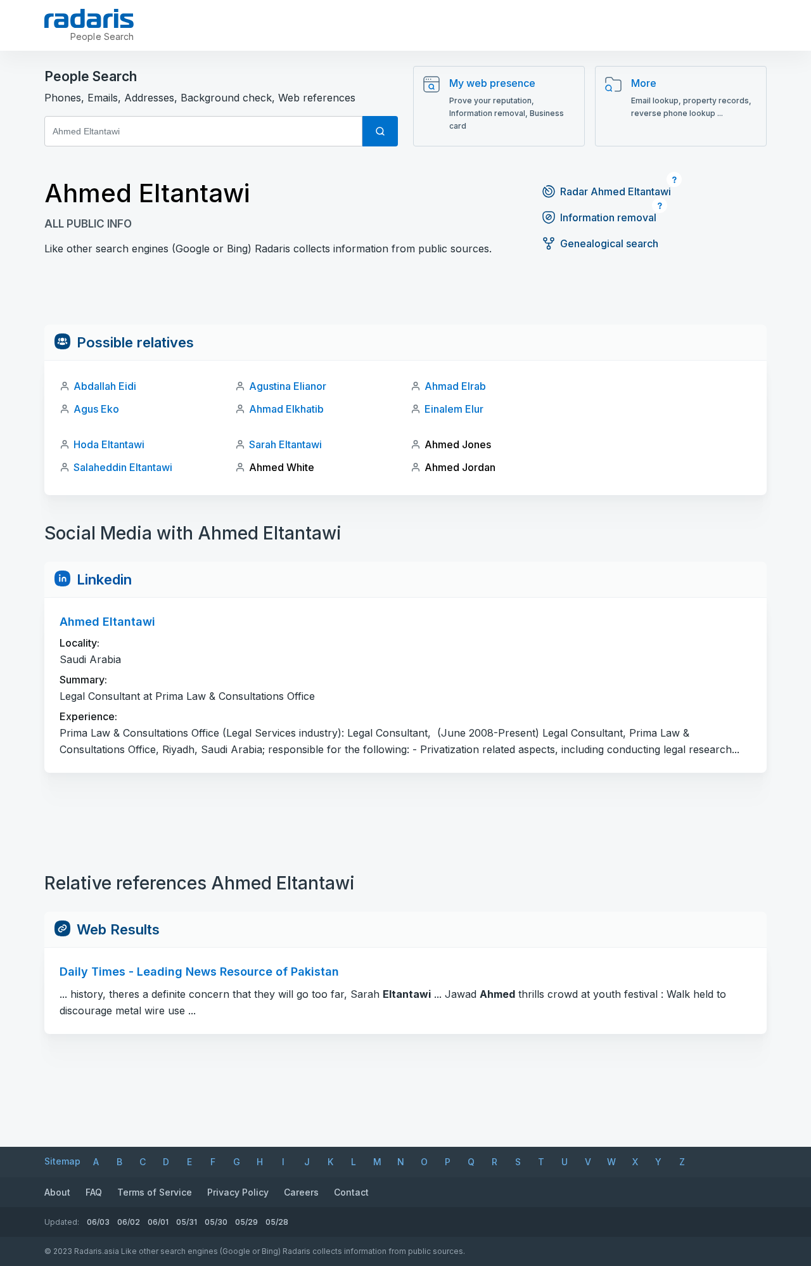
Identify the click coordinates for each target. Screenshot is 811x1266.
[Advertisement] (405, 296)
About (57, 1192)
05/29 (246, 1222)
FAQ (94, 1192)
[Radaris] (89, 18)
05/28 (276, 1222)
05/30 (216, 1222)
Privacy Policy (238, 1192)
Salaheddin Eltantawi (122, 467)
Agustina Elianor (287, 386)
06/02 (128, 1222)
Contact (351, 1192)
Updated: (61, 1222)
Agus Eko (96, 409)
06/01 (158, 1222)
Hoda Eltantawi (108, 444)
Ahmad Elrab (455, 386)
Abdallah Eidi (104, 386)
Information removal (608, 217)
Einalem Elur (454, 409)
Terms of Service (154, 1192)
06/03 (98, 1222)
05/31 (186, 1222)
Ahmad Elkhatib (286, 409)
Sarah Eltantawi (285, 444)
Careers (301, 1192)
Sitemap (62, 1161)
